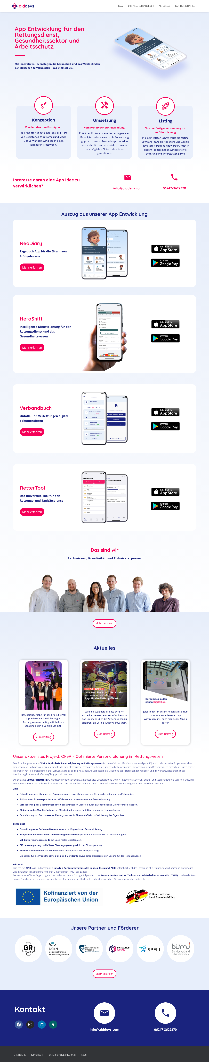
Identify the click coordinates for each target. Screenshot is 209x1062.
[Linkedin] (42, 1024)
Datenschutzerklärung (62, 1055)
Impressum (37, 1055)
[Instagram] (30, 1024)
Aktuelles (164, 6)
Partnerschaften (185, 6)
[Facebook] (19, 1024)
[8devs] (23, 6)
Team (120, 6)
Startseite (20, 1055)
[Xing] (53, 1024)
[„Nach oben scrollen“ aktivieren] (202, 1055)
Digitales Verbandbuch (141, 6)
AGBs (84, 1055)
